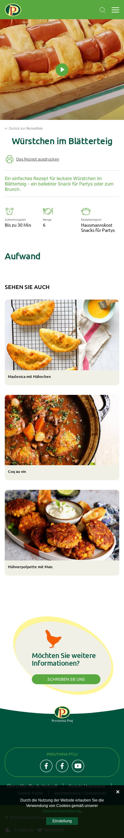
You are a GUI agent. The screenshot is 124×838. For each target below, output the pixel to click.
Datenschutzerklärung (62, 811)
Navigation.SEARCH (103, 10)
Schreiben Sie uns (66, 679)
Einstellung (62, 821)
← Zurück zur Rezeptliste (24, 128)
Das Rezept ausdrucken (37, 159)
